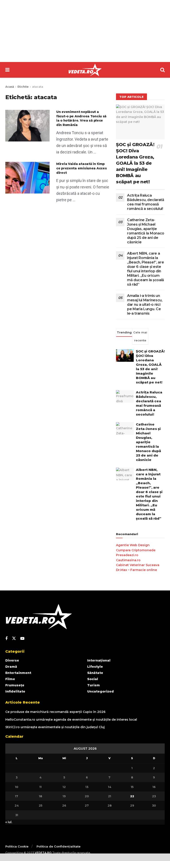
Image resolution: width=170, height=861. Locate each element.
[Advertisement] (85, 31)
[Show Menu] (7, 70)
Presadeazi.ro (127, 555)
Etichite (23, 86)
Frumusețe (14, 685)
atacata (37, 86)
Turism (93, 685)
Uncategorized (100, 691)
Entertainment (18, 673)
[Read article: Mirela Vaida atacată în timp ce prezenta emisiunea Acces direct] (27, 177)
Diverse (12, 660)
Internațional (98, 660)
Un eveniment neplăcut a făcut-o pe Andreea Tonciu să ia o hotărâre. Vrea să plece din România (81, 118)
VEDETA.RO (43, 852)
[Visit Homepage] (85, 70)
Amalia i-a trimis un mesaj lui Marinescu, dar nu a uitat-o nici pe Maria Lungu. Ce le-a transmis (144, 304)
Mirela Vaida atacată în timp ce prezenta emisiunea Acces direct (81, 168)
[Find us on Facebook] (6, 638)
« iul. (8, 822)
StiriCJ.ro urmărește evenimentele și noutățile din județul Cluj (55, 727)
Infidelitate (15, 691)
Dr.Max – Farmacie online (136, 570)
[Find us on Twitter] (14, 638)
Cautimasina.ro (128, 560)
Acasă (9, 86)
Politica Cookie (17, 846)
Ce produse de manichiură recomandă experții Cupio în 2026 (55, 712)
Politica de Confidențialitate (59, 846)
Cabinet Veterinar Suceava (137, 565)
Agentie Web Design (133, 545)
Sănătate (95, 673)
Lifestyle (95, 667)
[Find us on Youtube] (22, 638)
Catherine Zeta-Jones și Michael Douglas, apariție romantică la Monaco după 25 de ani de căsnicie (145, 231)
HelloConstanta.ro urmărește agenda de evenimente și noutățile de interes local (71, 720)
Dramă (11, 667)
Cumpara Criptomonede (135, 550)
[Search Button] (162, 70)
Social (92, 679)
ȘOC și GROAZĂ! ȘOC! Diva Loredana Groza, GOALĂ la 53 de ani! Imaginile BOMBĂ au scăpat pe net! (135, 163)
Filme (10, 679)
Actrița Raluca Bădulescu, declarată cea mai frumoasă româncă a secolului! (145, 202)
